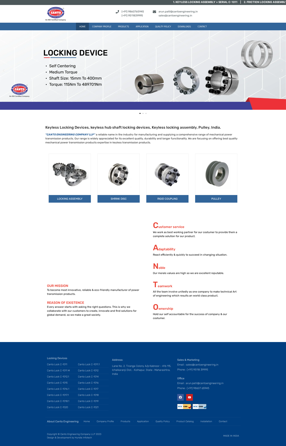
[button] (4, 71)
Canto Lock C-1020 (57, 407)
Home (82, 26)
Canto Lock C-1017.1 (58, 395)
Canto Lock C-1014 (88, 376)
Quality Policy (163, 26)
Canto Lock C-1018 (88, 395)
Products (123, 26)
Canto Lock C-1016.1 (58, 388)
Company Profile (101, 26)
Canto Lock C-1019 (88, 401)
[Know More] (70, 174)
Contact (202, 26)
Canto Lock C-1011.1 (89, 364)
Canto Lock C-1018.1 (58, 401)
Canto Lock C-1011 (57, 364)
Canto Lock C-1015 (57, 382)
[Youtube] (189, 397)
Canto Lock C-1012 (88, 370)
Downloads (184, 26)
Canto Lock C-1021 (88, 407)
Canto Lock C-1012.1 (58, 376)
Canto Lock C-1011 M (58, 370)
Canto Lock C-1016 (88, 382)
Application (142, 26)
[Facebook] (180, 397)
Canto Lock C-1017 (88, 388)
